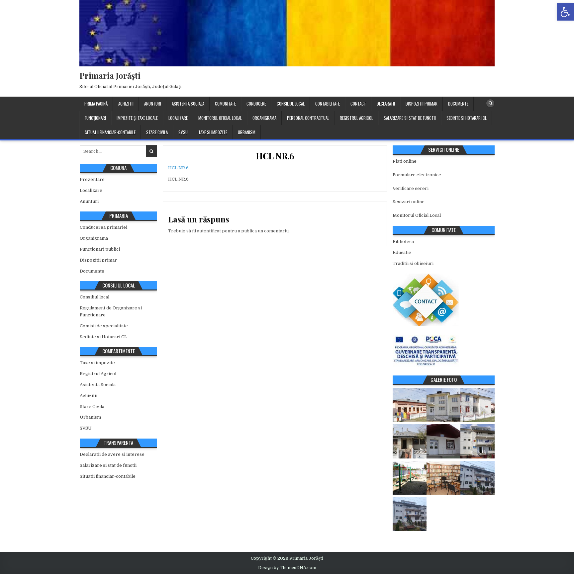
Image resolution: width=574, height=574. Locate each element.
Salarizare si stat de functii (410, 118)
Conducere (256, 103)
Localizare (178, 118)
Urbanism (246, 132)
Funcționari (95, 118)
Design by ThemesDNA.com (287, 567)
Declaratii (386, 103)
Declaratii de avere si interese (112, 454)
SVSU (183, 132)
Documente (458, 103)
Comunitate (225, 103)
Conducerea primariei (103, 227)
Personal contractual (308, 118)
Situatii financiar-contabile (110, 132)
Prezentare (92, 179)
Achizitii (126, 103)
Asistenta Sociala (188, 103)
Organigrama (264, 118)
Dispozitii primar (421, 103)
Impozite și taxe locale (137, 118)
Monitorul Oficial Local (220, 118)
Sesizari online (409, 201)
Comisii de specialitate (104, 325)
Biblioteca (403, 241)
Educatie (402, 252)
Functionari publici (100, 249)
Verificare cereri (411, 188)
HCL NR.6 (275, 156)
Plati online (405, 161)
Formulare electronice (417, 174)
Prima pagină (96, 103)
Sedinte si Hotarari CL (466, 118)
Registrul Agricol (356, 118)
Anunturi (152, 103)
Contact (358, 103)
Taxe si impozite (212, 132)
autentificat (209, 230)
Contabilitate (327, 103)
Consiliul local (291, 103)
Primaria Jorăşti (110, 75)
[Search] (490, 103)
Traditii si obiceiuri (413, 263)
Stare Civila (157, 132)
